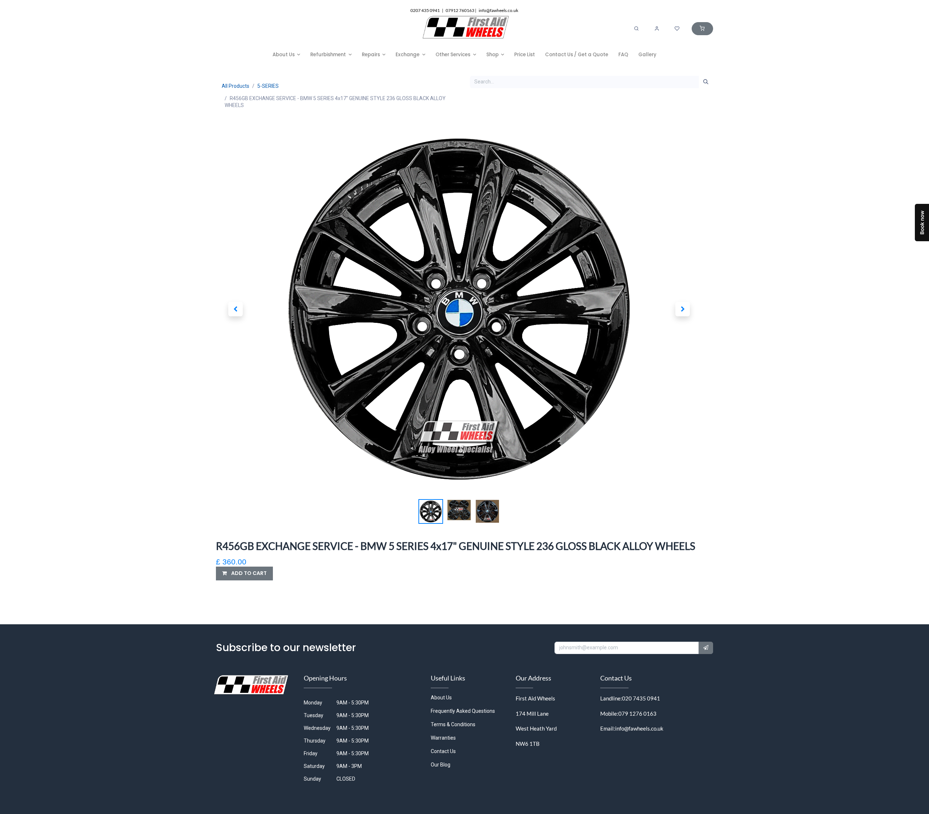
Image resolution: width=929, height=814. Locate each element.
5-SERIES (268, 86)
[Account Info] (657, 29)
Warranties (443, 738)
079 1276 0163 (637, 713)
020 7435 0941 (641, 698)
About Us (441, 697)
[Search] (636, 29)
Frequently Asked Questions (463, 711)
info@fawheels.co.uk (639, 728)
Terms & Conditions (453, 724)
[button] (235, 309)
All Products (235, 86)
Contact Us (443, 751)
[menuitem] (286, 54)
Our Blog (440, 765)
